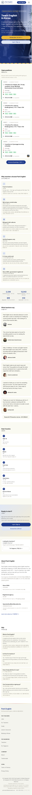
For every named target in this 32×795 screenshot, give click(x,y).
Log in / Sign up (21, 2)
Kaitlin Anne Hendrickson (14, 340)
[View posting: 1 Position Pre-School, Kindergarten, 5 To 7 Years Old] (16, 110)
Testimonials (4, 758)
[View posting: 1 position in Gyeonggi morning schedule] (16, 149)
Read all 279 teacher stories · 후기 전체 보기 (16, 417)
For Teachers (4, 722)
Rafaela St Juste (12, 392)
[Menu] (29, 2)
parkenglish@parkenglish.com (8, 790)
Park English (6, 709)
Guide (2, 726)
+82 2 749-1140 (19, 790)
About (3, 755)
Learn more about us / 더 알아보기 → (10, 614)
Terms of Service (5, 767)
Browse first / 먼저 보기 (15, 528)
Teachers (3, 742)
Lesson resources (6, 729)
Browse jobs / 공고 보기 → (16, 37)
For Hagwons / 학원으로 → (16, 548)
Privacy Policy (5, 771)
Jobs (2, 719)
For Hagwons (4, 746)
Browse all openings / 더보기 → (16, 162)
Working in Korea (5, 733)
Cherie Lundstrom (13, 375)
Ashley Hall (11, 409)
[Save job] (3, 85)
